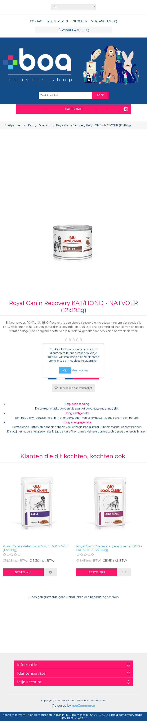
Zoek (100, 95)
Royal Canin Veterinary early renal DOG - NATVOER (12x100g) (109, 548)
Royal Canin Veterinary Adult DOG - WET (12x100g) (36, 548)
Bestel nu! (23, 572)
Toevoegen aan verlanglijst (76, 387)
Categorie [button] (73, 109)
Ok (65, 370)
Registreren (57, 21)
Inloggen (79, 21)
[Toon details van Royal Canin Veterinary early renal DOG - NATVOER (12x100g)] (110, 504)
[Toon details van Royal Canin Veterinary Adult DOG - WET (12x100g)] (37, 504)
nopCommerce (83, 705)
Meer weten (79, 370)
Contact (36, 21)
